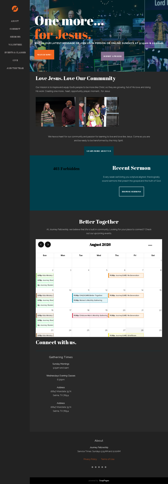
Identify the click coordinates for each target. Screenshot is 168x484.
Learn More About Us (99, 151)
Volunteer (15, 45)
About (15, 21)
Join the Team (15, 68)
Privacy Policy (90, 459)
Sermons (15, 37)
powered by (99, 481)
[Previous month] (41, 244)
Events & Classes (15, 53)
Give (15, 61)
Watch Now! (44, 54)
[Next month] (48, 244)
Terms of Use (107, 459)
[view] (150, 244)
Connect (15, 29)
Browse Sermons (131, 191)
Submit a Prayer (112, 56)
